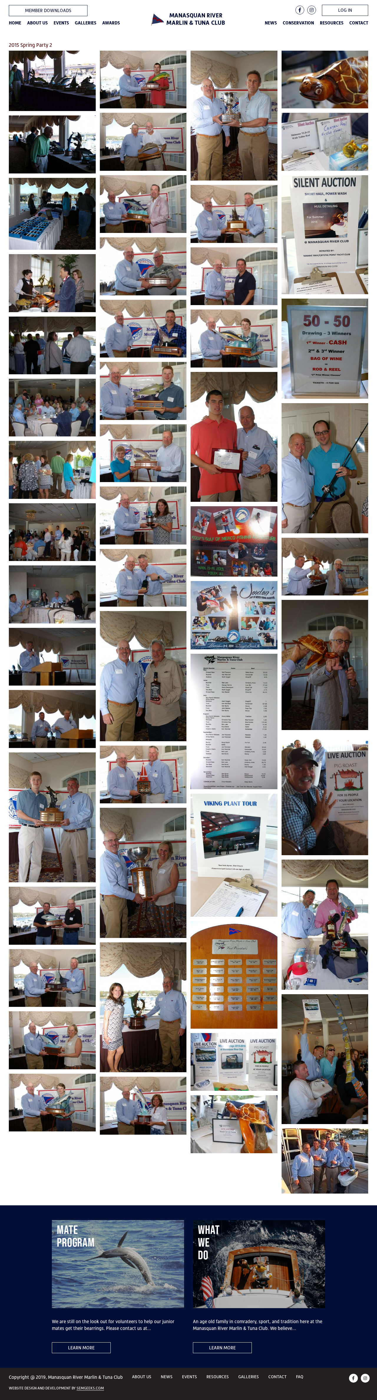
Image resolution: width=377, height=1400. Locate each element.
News (271, 23)
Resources (331, 23)
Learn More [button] (81, 1348)
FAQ (299, 1376)
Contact (358, 23)
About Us (37, 23)
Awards (111, 23)
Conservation (298, 23)
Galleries (85, 23)
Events (61, 23)
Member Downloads (48, 10)
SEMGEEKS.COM (90, 1388)
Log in (345, 10)
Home (15, 23)
